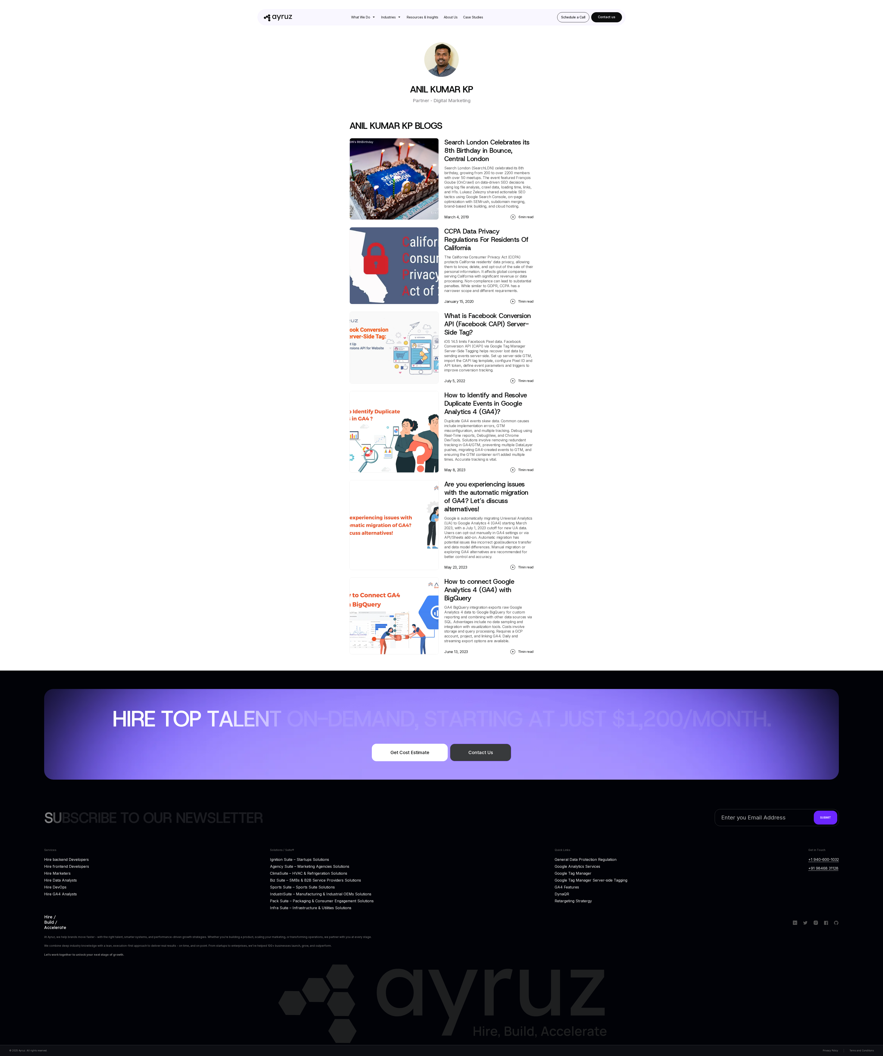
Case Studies (473, 17)
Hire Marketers (57, 873)
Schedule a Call (573, 17)
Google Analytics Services (577, 866)
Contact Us (480, 752)
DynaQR (562, 894)
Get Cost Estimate (409, 752)
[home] (289, 17)
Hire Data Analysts (60, 880)
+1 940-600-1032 (823, 859)
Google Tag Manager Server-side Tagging (591, 880)
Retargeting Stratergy (573, 901)
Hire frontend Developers (66, 866)
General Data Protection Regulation (585, 859)
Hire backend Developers (66, 859)
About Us (451, 17)
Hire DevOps (55, 887)
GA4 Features (567, 887)
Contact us (606, 17)
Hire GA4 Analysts (60, 894)
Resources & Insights (422, 17)
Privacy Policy (830, 1050)
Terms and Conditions (861, 1050)
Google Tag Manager (573, 873)
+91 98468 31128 (823, 868)
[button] (363, 17)
